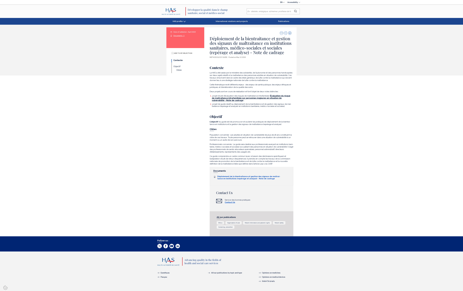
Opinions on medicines (271, 272)
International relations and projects (232, 21)
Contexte (178, 60)
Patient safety (279, 223)
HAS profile (178, 21)
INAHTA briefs (268, 281)
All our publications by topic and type (226, 272)
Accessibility (292, 2)
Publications (283, 21)
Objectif (176, 66)
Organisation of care (233, 223)
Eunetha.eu (165, 272)
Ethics (220, 223)
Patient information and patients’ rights (257, 223)
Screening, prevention (225, 227)
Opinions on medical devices (273, 277)
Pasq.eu (164, 277)
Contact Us (230, 202)
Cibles (179, 70)
